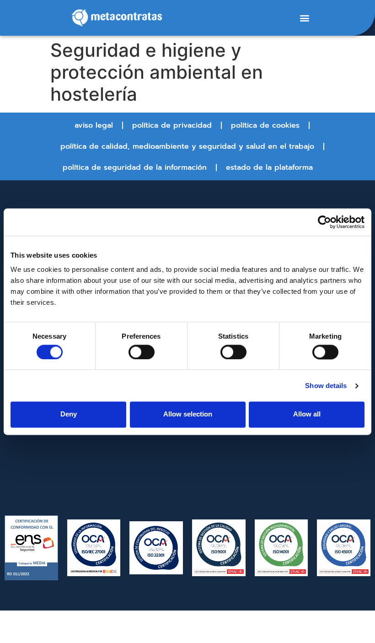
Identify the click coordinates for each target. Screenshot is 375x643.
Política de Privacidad (172, 125)
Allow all (307, 414)
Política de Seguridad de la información (135, 167)
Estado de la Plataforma (269, 167)
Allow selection (187, 414)
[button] (304, 18)
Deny (68, 414)
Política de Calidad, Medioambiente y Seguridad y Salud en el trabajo (187, 146)
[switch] (142, 352)
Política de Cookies (265, 125)
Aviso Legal (94, 125)
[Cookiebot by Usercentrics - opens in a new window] (324, 222)
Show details (326, 385)
